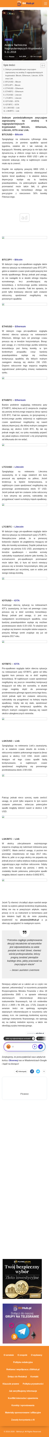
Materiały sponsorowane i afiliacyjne (23, 1412)
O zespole (22, 1355)
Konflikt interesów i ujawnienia (23, 1398)
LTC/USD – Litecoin (13, 95)
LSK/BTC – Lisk (12, 111)
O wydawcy (36, 1355)
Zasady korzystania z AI (23, 1420)
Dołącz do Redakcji (17, 1376)
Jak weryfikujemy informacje (23, 1391)
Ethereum (20, 326)
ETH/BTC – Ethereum (14, 91)
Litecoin (19, 467)
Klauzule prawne (11, 1384)
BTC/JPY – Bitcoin (12, 85)
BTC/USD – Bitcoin (13, 82)
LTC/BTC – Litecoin (13, 98)
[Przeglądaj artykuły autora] (24, 1084)
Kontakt (34, 1376)
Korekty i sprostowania (22, 1405)
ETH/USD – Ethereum (14, 88)
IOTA (17, 600)
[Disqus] (24, 1136)
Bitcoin (19, 134)
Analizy (8, 39)
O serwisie (9, 1355)
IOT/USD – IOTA (12, 101)
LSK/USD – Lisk (12, 108)
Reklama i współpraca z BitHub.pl (22, 1369)
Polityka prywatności (33, 1384)
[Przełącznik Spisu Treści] (41, 65)
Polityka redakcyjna (23, 1362)
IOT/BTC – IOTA (12, 104)
